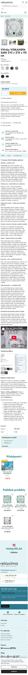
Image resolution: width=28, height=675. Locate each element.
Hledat (2, 8)
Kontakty (3, 625)
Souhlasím (14, 671)
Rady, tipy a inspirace (6, 640)
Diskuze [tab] (9, 155)
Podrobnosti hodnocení (5, 61)
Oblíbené (23, 2)
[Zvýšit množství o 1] (8, 93)
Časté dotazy (5, 446)
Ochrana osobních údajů (6, 638)
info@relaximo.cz (8, 397)
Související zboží (18, 155)
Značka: (24, 59)
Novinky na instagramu (19, 614)
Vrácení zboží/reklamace (6, 636)
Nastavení (14, 667)
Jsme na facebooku (7, 614)
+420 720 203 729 (8, 440)
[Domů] (2, 16)
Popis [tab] (2, 155)
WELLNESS (17, 429)
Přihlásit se (5, 606)
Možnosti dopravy (7, 122)
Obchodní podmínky (5, 634)
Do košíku (19, 93)
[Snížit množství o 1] (5, 93)
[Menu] (4, 12)
